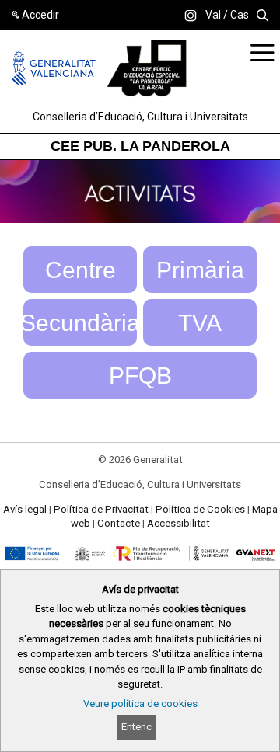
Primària (200, 270)
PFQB (140, 375)
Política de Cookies (200, 509)
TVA (200, 323)
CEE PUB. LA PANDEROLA (140, 146)
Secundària (80, 323)
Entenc (136, 727)
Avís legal (25, 509)
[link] (191, 16)
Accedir (40, 15)
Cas (239, 15)
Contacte (118, 523)
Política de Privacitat (101, 509)
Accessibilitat (178, 523)
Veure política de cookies (140, 703)
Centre (80, 270)
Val (213, 15)
